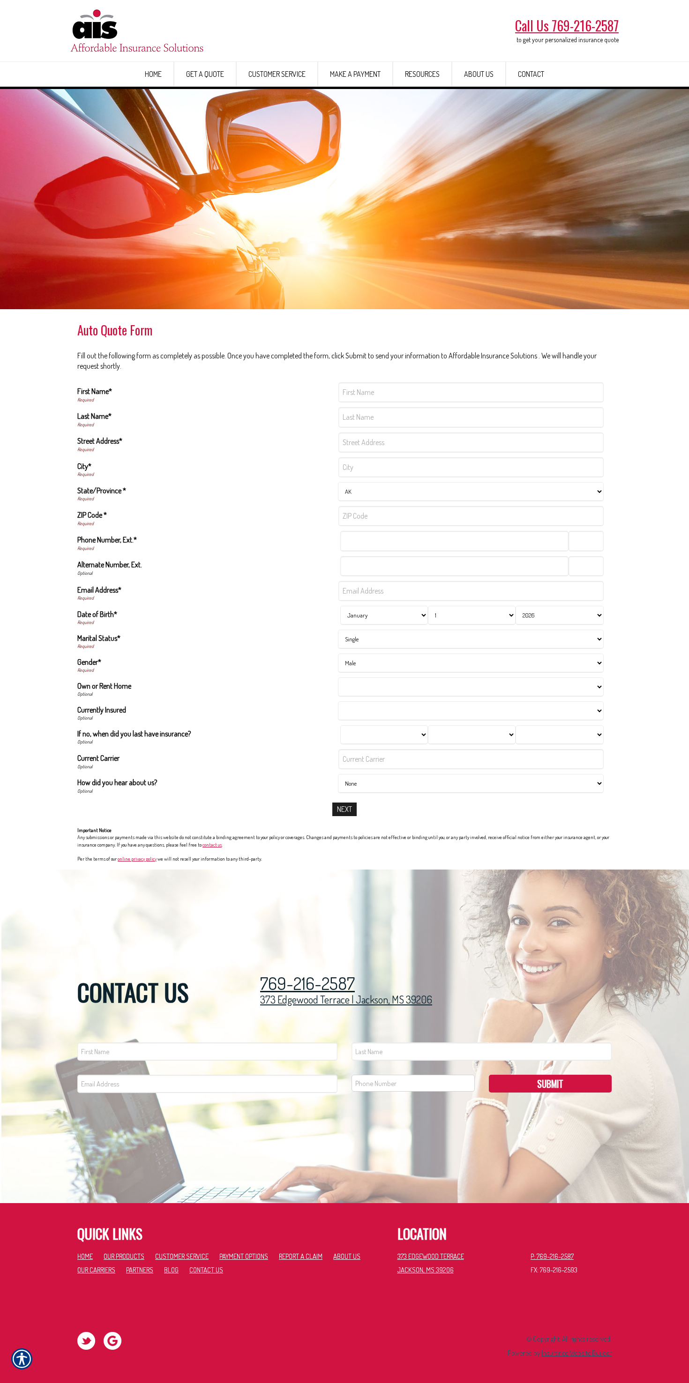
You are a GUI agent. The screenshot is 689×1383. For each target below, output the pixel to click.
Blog (171, 1269)
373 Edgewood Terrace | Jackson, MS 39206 (346, 999)
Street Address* (99, 441)
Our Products (124, 1256)
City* (84, 466)
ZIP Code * (92, 515)
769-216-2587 (307, 983)
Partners (139, 1269)
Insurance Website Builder (576, 1352)
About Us (346, 1256)
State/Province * (101, 490)
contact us (212, 844)
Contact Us (206, 1269)
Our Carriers (96, 1269)
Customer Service (182, 1256)
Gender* (89, 662)
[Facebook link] (89, 1340)
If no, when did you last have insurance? (134, 733)
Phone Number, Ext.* (107, 539)
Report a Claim (300, 1256)
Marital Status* (98, 638)
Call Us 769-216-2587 (567, 25)
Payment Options (243, 1256)
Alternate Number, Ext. (109, 564)
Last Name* (94, 416)
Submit (550, 1084)
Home (85, 1256)
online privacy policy (137, 858)
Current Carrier (98, 758)
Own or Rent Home (104, 686)
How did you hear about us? (117, 782)
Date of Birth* (97, 614)
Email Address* (99, 590)
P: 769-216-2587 (552, 1256)
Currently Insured (101, 709)
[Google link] (116, 1340)
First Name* (94, 391)
